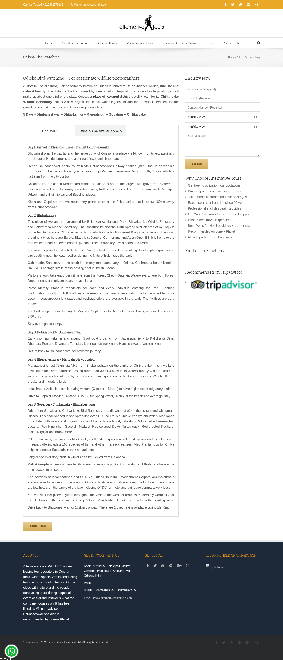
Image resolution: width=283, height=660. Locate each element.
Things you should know (100, 130)
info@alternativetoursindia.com (88, 4)
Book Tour (37, 526)
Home (47, 43)
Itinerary (49, 130)
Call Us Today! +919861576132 (43, 4)
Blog (210, 43)
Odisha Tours (106, 43)
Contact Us (231, 43)
